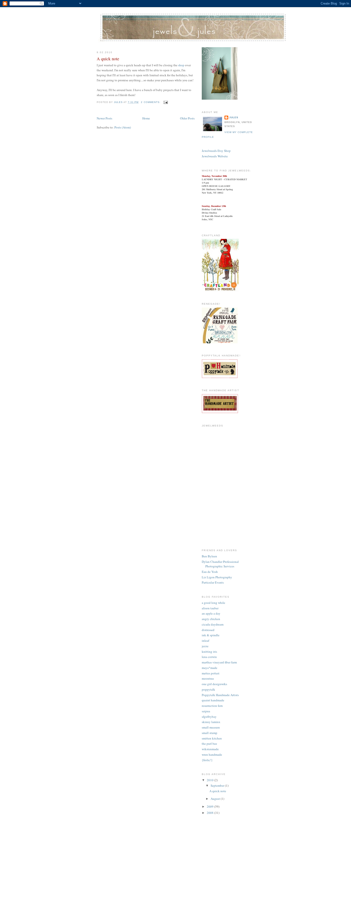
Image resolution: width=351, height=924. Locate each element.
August (216, 798)
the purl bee (209, 743)
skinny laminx (211, 722)
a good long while (213, 603)
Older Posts (187, 118)
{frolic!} (207, 760)
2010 (210, 780)
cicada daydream (212, 624)
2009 (210, 806)
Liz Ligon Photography (217, 577)
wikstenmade (210, 749)
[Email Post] (165, 102)
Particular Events (213, 582)
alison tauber (210, 608)
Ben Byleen (209, 556)
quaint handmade (213, 700)
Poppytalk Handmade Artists (220, 695)
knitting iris (209, 651)
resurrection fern (212, 705)
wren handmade (212, 754)
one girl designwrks (214, 684)
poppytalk (208, 689)
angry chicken (211, 619)
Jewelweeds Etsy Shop (216, 151)
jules (233, 117)
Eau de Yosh (210, 572)
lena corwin (209, 657)
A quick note (108, 59)
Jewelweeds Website (215, 156)
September (218, 785)
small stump (209, 733)
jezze (205, 646)
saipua (206, 711)
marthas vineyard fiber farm (219, 662)
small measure (211, 727)
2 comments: (151, 102)
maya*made (209, 668)
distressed (208, 630)
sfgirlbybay (209, 716)
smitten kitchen (212, 738)
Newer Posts (104, 118)
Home (146, 118)
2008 (210, 813)
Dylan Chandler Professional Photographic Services (220, 564)
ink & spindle (210, 635)
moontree (208, 678)
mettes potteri (210, 673)
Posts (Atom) (122, 127)
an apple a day (211, 613)
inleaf (205, 640)
